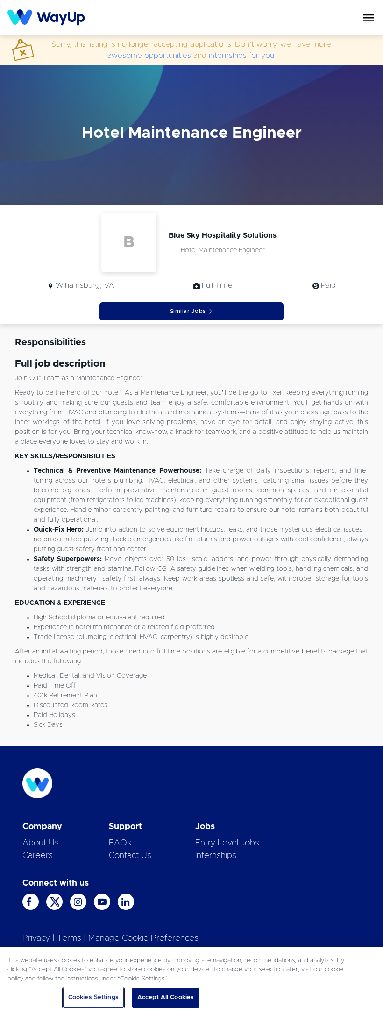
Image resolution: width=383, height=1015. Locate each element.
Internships (215, 856)
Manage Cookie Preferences (143, 938)
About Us (40, 843)
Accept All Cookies (165, 997)
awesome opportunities (149, 55)
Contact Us (130, 856)
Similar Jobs (188, 311)
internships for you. (242, 55)
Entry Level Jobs (227, 843)
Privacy (36, 938)
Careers (37, 856)
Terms (69, 938)
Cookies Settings (93, 997)
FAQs (120, 843)
